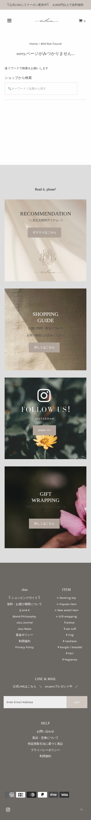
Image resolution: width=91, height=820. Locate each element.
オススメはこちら (44, 232)
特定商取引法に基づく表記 (45, 743)
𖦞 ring (66, 635)
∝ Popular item (66, 604)
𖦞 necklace (66, 641)
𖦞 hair (66, 653)
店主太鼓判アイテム (46, 220)
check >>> (44, 430)
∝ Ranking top (66, 598)
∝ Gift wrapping (66, 616)
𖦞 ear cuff (66, 628)
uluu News (24, 628)
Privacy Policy (24, 647)
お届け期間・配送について (45, 328)
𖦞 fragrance (66, 659)
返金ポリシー (24, 635)
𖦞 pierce (66, 622)
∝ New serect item (66, 610)
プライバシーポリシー (45, 750)
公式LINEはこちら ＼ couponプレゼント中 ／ (45, 686)
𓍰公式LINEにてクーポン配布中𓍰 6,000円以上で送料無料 (46, 5)
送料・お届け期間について (24, 604)
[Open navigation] (9, 21)
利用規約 (24, 641)
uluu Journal (25, 622)
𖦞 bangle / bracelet (66, 647)
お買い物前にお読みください (47, 335)
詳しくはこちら (44, 347)
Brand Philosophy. (24, 616)
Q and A (24, 610)
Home (33, 44)
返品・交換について (45, 737)
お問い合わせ (45, 731)
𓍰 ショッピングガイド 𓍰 (24, 598)
